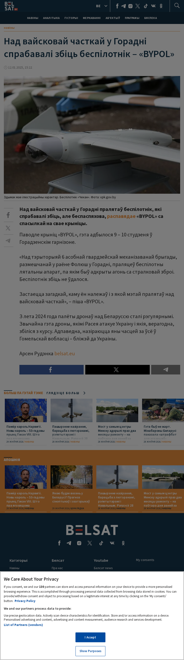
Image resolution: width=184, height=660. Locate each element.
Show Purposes (91, 651)
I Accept (90, 637)
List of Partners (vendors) (23, 625)
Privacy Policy (25, 601)
